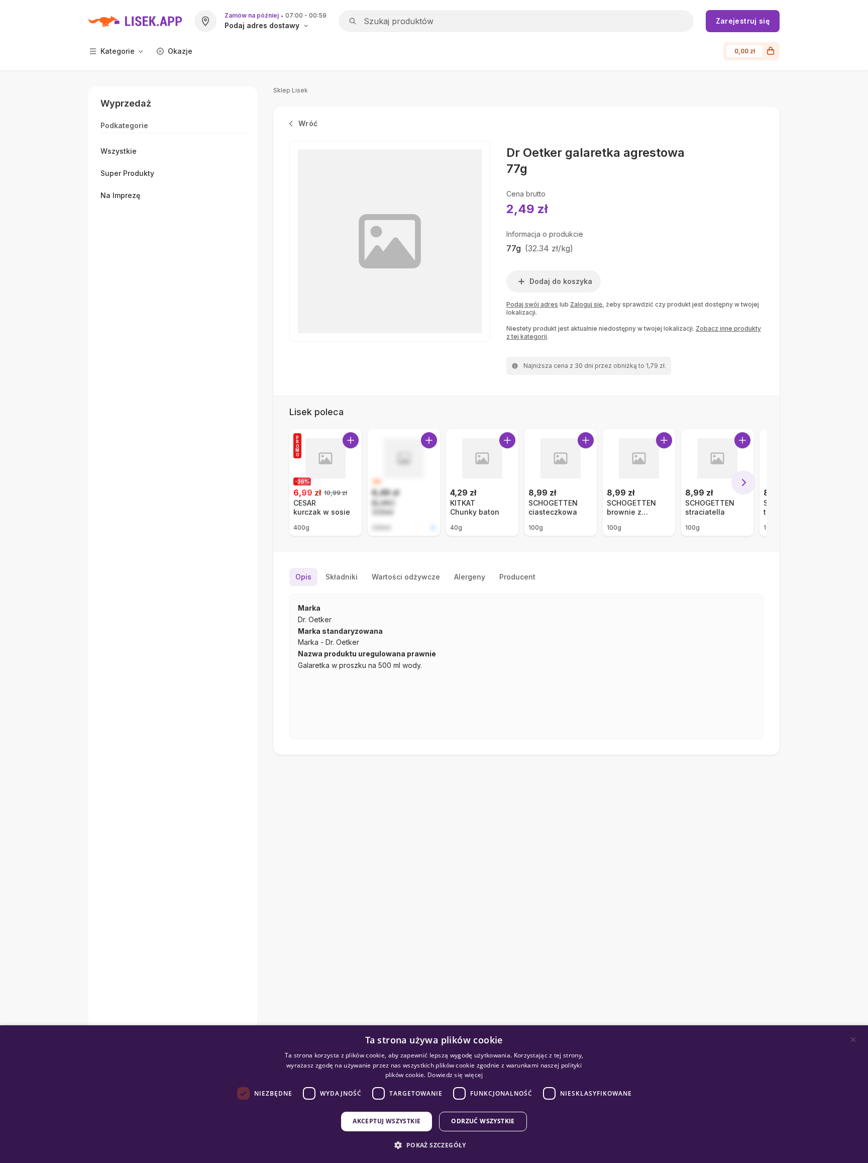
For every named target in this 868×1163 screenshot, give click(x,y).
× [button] (853, 1039)
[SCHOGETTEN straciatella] (717, 482)
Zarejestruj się (743, 21)
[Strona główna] (135, 21)
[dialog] (434, 1094)
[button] (434, 1145)
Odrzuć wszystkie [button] (482, 1121)
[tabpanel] (526, 666)
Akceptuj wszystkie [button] (386, 1121)
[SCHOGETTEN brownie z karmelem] (639, 482)
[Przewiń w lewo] (309, 482)
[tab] (303, 577)
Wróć (307, 123)
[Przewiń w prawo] (743, 482)
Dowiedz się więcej (455, 1075)
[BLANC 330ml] (404, 482)
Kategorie (117, 51)
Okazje (180, 51)
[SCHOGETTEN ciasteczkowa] (560, 482)
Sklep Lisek (290, 90)
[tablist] (526, 577)
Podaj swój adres (532, 304)
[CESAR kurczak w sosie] (325, 482)
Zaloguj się (586, 304)
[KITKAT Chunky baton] (482, 482)
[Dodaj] (351, 440)
